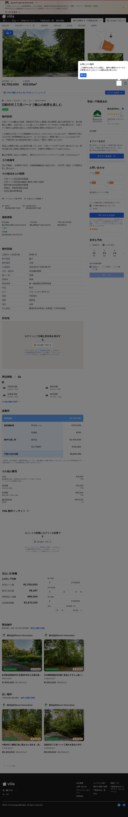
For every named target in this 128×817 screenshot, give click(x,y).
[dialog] (103, 70)
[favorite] (119, 83)
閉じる (83, 75)
